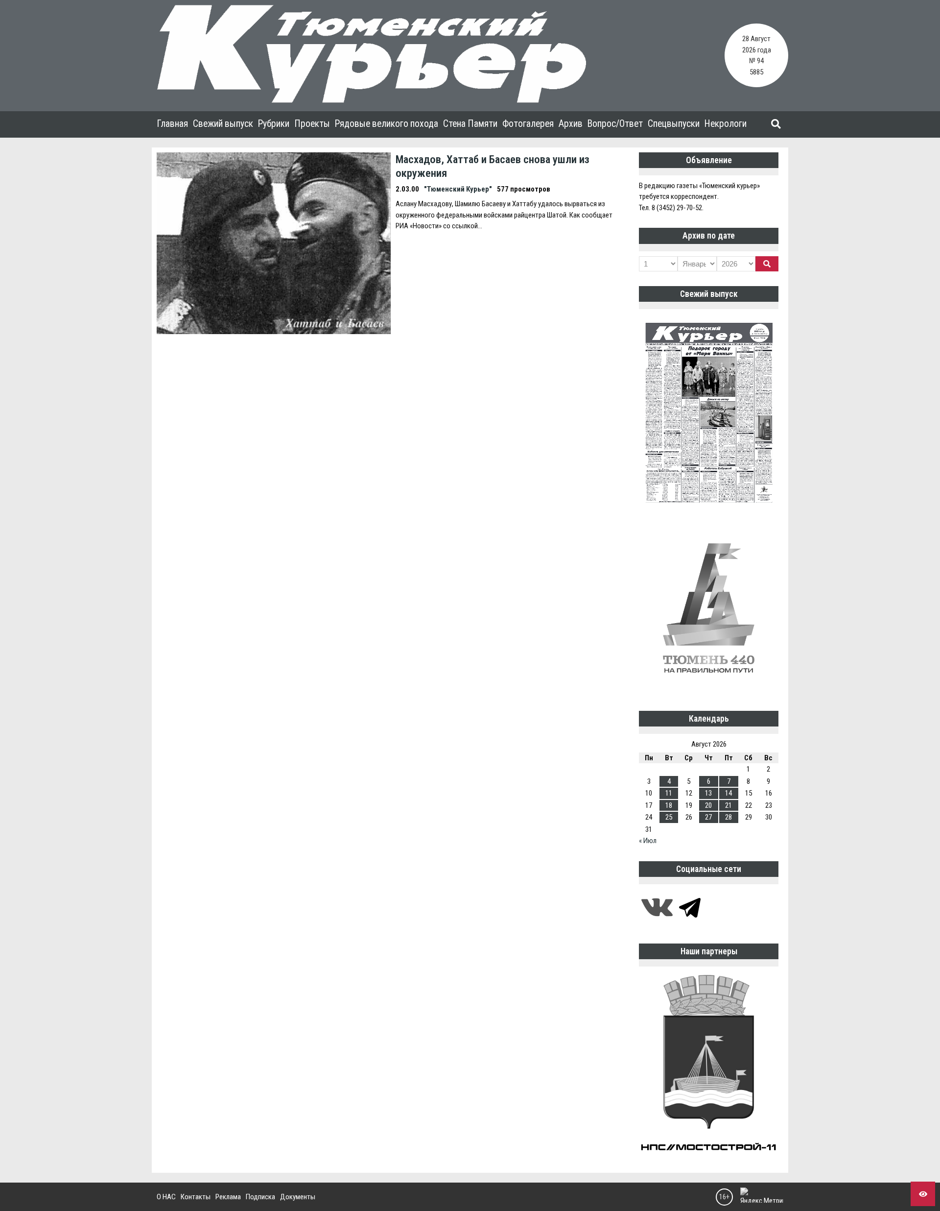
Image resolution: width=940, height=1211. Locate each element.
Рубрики (273, 123)
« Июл (648, 840)
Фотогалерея (528, 123)
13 (708, 793)
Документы (297, 1196)
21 (728, 805)
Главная (172, 123)
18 (668, 805)
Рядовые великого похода (386, 123)
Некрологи (726, 123)
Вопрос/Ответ (615, 123)
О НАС (166, 1196)
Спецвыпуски (674, 123)
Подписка (260, 1196)
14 (728, 793)
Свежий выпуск (223, 123)
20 (708, 805)
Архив (571, 123)
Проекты (312, 123)
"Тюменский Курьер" (458, 189)
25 (668, 817)
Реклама (228, 1196)
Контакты (196, 1196)
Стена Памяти (470, 123)
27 (708, 817)
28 (728, 817)
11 (668, 793)
